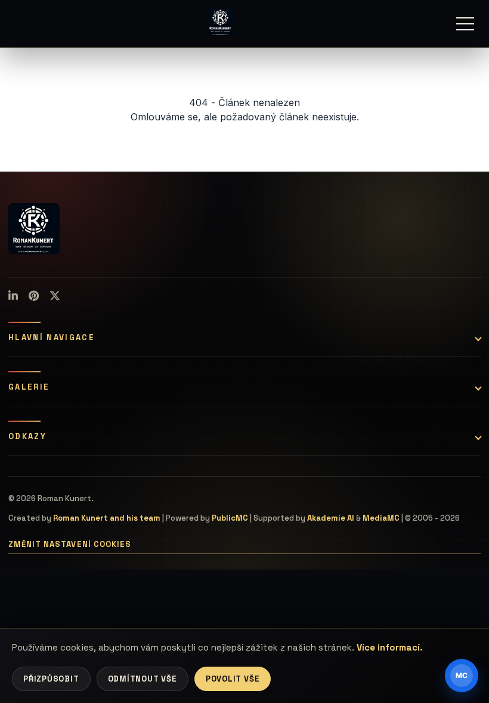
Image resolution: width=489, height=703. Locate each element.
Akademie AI (330, 518)
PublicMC (230, 518)
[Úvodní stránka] (220, 22)
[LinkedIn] (13, 296)
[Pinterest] (34, 296)
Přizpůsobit (51, 679)
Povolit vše (233, 679)
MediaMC (381, 518)
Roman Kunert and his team (106, 518)
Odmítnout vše (142, 679)
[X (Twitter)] (54, 296)
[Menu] (465, 23)
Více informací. (390, 647)
